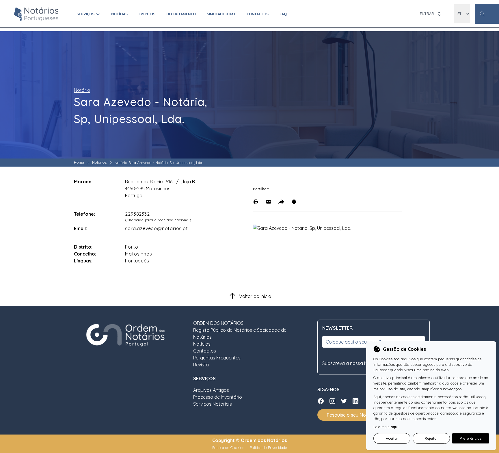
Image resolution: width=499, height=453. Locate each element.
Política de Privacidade (268, 447)
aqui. (394, 426)
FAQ (283, 14)
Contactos (258, 14)
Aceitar (392, 438)
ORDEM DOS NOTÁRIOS (218, 323)
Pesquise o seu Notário (351, 415)
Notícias (119, 14)
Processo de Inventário (217, 397)
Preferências (470, 438)
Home (79, 162)
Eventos (147, 14)
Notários (99, 162)
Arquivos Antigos (211, 390)
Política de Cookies (228, 447)
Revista (201, 365)
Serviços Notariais (212, 404)
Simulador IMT (221, 14)
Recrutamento (181, 14)
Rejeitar (431, 438)
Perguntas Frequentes (217, 358)
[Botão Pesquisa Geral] (487, 14)
